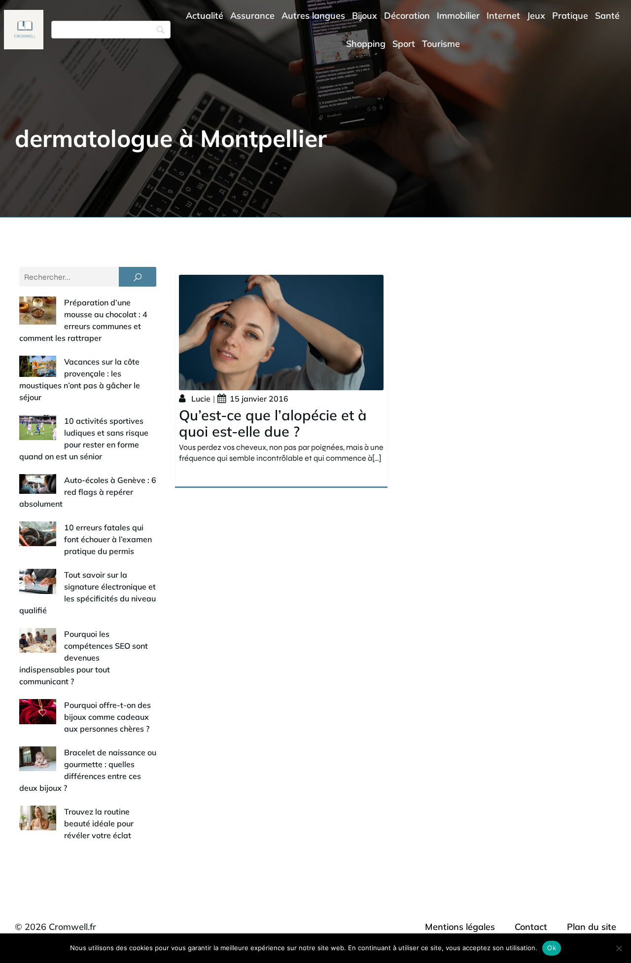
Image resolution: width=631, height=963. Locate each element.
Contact (531, 926)
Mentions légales (460, 926)
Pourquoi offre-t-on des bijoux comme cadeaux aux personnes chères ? (107, 717)
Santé (607, 15)
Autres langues (313, 15)
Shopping (366, 43)
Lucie (200, 399)
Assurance (252, 15)
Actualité (204, 15)
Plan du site (591, 926)
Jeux (536, 15)
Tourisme (441, 43)
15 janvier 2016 (259, 399)
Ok (551, 948)
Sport (403, 43)
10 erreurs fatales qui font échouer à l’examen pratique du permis (108, 539)
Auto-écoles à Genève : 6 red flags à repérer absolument (87, 492)
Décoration (407, 15)
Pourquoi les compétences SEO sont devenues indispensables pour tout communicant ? (83, 657)
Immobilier (458, 15)
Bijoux (364, 15)
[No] (619, 948)
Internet (503, 15)
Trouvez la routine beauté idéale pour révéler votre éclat (99, 823)
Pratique (570, 15)
